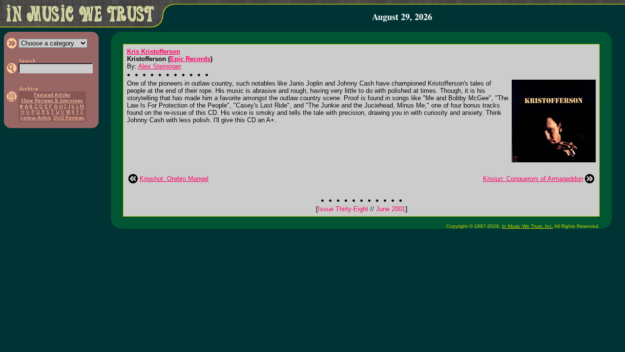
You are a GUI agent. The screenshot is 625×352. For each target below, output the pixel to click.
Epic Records (190, 59)
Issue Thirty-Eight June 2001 (361, 209)
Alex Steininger (159, 66)
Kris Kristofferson (153, 51)
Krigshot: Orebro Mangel (174, 178)
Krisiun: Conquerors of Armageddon (533, 178)
